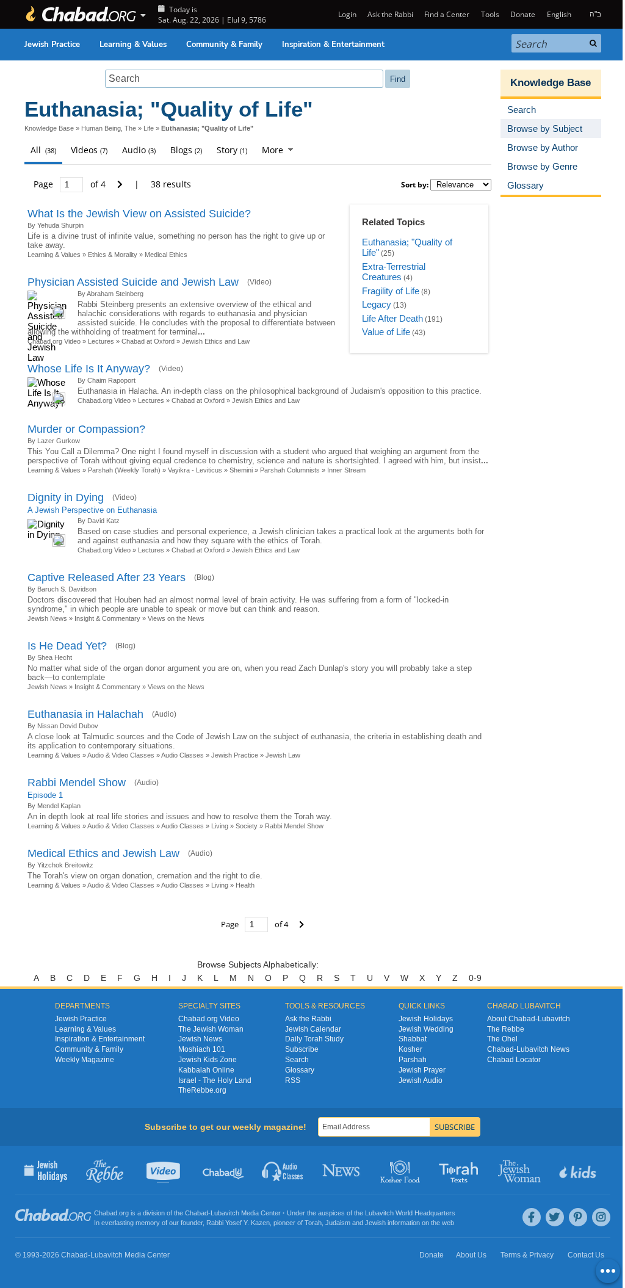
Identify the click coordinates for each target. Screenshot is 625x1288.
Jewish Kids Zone (207, 1059)
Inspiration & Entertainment (333, 44)
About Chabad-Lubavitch (528, 1019)
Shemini (241, 470)
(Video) (259, 282)
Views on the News (176, 618)
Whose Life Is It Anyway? (88, 369)
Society (247, 826)
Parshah (413, 1059)
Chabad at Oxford (148, 341)
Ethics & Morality (112, 254)
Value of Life (386, 332)
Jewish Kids (579, 1170)
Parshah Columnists (291, 470)
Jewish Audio (421, 1080)
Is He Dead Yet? (67, 646)
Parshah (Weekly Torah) (124, 470)
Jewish (375, 1222)
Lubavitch (225, 1213)
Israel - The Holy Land (214, 1080)
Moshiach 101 (201, 1049)
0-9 (475, 978)
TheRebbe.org (202, 1090)
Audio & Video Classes (120, 755)
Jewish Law (283, 755)
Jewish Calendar (313, 1029)
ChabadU (223, 1170)
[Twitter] (555, 1217)
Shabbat (413, 1039)
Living (219, 826)
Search (297, 1059)
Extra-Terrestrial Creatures (393, 272)
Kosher (410, 1049)
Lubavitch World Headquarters (410, 1213)
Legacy (376, 304)
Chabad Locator (514, 1059)
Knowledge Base (49, 128)
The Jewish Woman (211, 1029)
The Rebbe (505, 1029)
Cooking (401, 1170)
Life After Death (392, 318)
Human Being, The (108, 128)
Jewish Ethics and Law (216, 341)
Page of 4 (71, 184)
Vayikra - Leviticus (195, 470)
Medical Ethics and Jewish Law (103, 853)
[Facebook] (531, 1217)
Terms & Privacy (527, 1255)
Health (245, 885)
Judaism (337, 1222)
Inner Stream (346, 470)
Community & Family (224, 44)
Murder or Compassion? (86, 429)
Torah (313, 1222)
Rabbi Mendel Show (76, 782)
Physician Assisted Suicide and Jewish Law (133, 282)
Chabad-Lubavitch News (528, 1049)
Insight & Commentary (107, 618)
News (342, 1170)
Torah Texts (460, 1170)
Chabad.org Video (104, 400)
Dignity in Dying (65, 497)
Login (346, 14)
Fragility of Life (390, 291)
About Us (471, 1255)
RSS (292, 1080)
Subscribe (302, 1049)
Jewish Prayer (422, 1070)
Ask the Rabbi (390, 14)
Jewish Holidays (426, 1019)
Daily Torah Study (314, 1039)
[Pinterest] (578, 1217)
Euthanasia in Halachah (85, 714)
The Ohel (502, 1039)
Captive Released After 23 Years (106, 577)
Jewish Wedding (426, 1029)
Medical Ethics (166, 254)
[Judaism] (80, 14)
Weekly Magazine (84, 1059)
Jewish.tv (164, 1170)
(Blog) (204, 577)
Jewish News (47, 618)
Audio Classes (182, 755)
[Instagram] (601, 1217)
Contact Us (586, 1255)
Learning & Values (133, 44)
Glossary (299, 1070)
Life (148, 128)
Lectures (101, 341)
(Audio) (164, 714)
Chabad (196, 1213)
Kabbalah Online (206, 1070)
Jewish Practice (52, 44)
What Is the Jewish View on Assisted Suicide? (139, 214)
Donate (522, 14)
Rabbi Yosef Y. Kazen (238, 1222)
